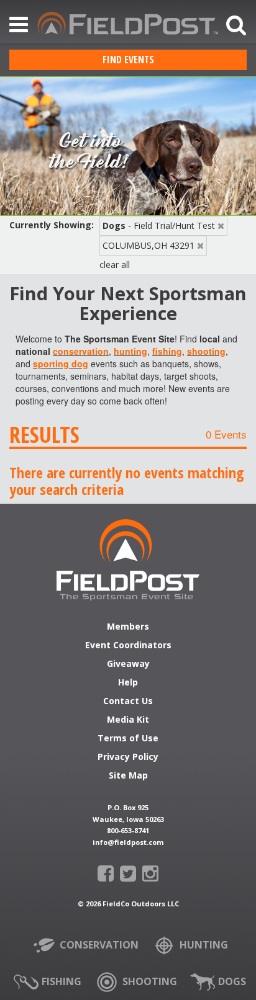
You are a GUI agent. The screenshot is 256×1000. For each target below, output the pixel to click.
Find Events (128, 59)
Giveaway (128, 664)
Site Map (128, 776)
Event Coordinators (128, 646)
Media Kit (128, 720)
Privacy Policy (128, 757)
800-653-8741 (128, 830)
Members (128, 627)
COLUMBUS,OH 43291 (148, 245)
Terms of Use (128, 739)
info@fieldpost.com (128, 842)
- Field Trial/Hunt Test (159, 225)
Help (128, 683)
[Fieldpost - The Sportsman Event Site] (128, 559)
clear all (114, 264)
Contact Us (128, 702)
